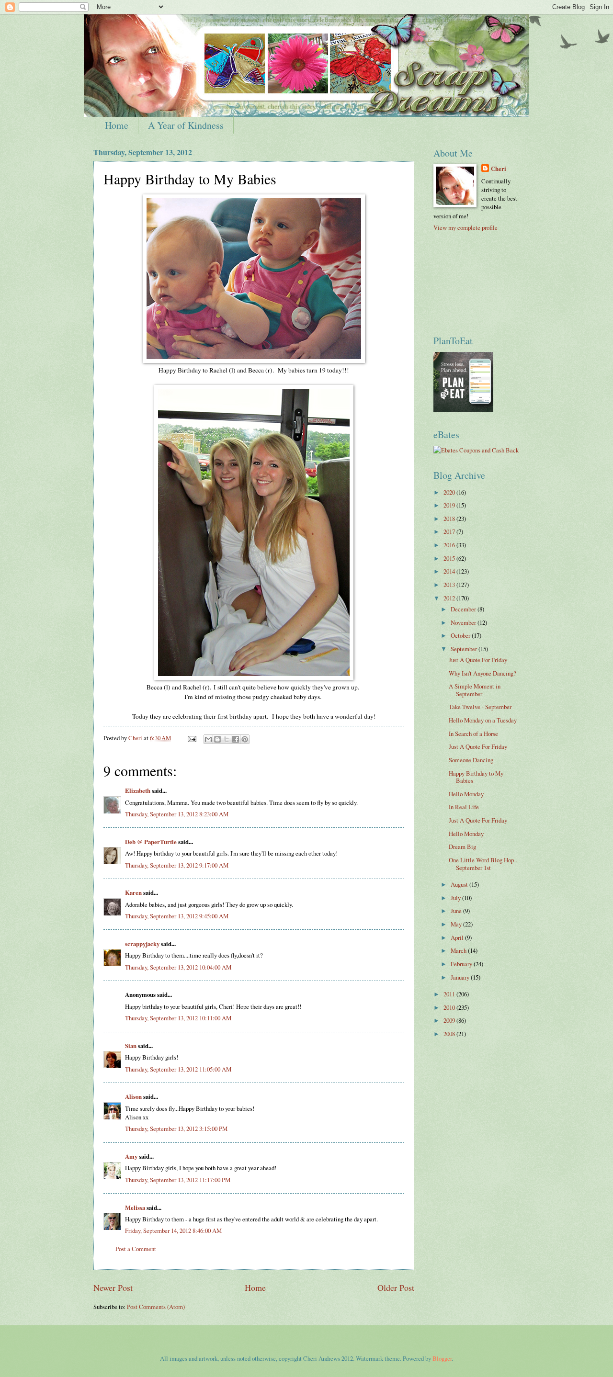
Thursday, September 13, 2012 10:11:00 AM (178, 1018)
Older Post (395, 1287)
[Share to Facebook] (235, 739)
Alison (133, 1096)
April (458, 937)
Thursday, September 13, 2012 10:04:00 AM (178, 967)
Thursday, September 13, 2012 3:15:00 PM (176, 1128)
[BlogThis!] (217, 739)
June (457, 910)
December (464, 609)
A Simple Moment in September (474, 690)
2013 (449, 584)
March (459, 950)
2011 (449, 994)
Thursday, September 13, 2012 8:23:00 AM (176, 814)
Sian (130, 1045)
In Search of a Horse (473, 733)
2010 (449, 1007)
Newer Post (113, 1287)
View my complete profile (465, 227)
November (464, 622)
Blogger (442, 1358)
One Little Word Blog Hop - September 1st (483, 863)
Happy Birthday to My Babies (476, 777)
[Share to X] (226, 739)
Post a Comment (135, 1248)
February (462, 963)
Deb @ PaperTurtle (151, 841)
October (461, 635)
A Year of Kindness (186, 125)
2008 (449, 1033)
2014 (449, 571)
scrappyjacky (142, 943)
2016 (449, 545)
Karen (133, 892)
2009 (449, 1020)
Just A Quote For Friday (478, 659)
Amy (131, 1156)
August (460, 884)
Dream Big (462, 846)
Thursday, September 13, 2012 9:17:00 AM (176, 865)
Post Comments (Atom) (156, 1306)
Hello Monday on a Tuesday (483, 720)
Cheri (498, 168)
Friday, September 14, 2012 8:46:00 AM (173, 1230)
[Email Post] (191, 738)
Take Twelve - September (480, 706)
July (456, 897)
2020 (449, 492)
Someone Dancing (471, 760)
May (457, 924)
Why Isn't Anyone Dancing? (482, 673)
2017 (449, 531)
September (464, 648)
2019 (449, 505)
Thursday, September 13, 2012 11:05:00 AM (178, 1069)
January (461, 977)
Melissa (135, 1207)
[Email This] (208, 739)
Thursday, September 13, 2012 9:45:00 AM (176, 916)
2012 (449, 598)
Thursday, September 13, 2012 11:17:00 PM (177, 1179)
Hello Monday (466, 794)
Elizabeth (137, 790)
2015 (449, 558)
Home (116, 125)
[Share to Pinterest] (245, 739)
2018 (449, 518)
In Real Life (464, 806)
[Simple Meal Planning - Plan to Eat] (463, 409)
